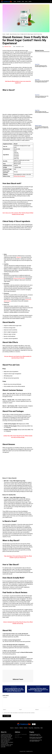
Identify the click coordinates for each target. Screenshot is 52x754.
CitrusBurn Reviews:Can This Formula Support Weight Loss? (41, 66)
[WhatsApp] (12, 667)
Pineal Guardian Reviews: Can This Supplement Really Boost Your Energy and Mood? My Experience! (14, 690)
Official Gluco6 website (19, 176)
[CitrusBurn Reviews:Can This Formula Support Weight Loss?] (42, 58)
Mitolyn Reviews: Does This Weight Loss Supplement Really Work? (42, 81)
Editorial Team (7, 46)
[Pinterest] (9, 667)
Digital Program (38, 125)
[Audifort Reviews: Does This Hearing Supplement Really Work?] (42, 104)
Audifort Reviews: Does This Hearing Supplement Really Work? (42, 112)
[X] (6, 667)
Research (19, 257)
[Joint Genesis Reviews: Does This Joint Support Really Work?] (42, 88)
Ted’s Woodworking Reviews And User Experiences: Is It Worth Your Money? (42, 127)
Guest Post (37, 64)
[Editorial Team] (18, 674)
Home (4, 34)
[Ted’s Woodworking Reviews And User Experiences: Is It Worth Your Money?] (42, 119)
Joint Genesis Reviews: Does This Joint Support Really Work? (41, 97)
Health (7, 34)
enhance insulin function (19, 278)
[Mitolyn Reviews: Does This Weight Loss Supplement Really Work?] (42, 73)
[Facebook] (4, 667)
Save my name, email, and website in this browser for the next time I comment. (19, 712)
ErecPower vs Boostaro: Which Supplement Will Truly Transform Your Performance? (38, 690)
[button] (50, 1)
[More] (15, 667)
